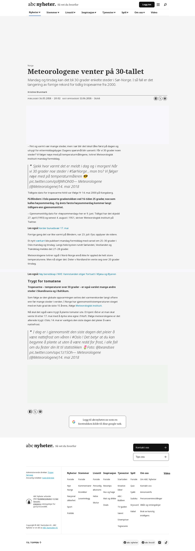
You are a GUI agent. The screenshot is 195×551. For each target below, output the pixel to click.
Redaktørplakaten (45, 499)
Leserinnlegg (84, 498)
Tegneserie (123, 526)
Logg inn (146, 4)
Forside (70, 479)
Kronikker (82, 492)
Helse (95, 496)
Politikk (70, 513)
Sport (69, 506)
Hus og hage (109, 492)
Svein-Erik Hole (48, 478)
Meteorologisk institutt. (89, 305)
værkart (40, 240)
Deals (105, 505)
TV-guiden (122, 506)
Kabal (133, 511)
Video (154, 12)
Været (120, 513)
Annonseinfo (146, 492)
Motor (96, 502)
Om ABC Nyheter (148, 479)
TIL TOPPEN (32, 542)
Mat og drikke (109, 498)
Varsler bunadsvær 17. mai (54, 228)
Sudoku (133, 498)
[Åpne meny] (158, 4)
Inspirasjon (88, 12)
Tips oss (140, 456)
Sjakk (132, 492)
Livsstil (69, 12)
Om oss (138, 12)
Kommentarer (84, 485)
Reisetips (107, 485)
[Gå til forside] (82, 4)
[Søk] (165, 4)
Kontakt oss (142, 447)
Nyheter (34, 12)
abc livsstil (149, 542)
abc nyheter (132, 542)
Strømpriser (123, 519)
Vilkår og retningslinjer (150, 505)
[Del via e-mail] (165, 98)
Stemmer (52, 12)
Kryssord (134, 505)
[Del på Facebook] (156, 98)
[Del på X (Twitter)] (160, 98)
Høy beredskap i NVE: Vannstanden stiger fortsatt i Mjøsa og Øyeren (77, 274)
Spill (124, 12)
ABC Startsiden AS (50, 528)
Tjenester (108, 12)
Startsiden (122, 479)
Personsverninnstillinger (151, 498)
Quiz (132, 485)
